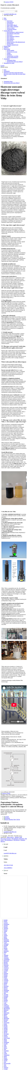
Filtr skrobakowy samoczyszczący (15, 32)
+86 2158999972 (8, 867)
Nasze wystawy (11, 28)
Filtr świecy (10, 35)
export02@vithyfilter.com (10, 831)
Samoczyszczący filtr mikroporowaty (16, 42)
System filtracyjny (8, 30)
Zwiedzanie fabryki (11, 29)
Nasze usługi (7, 49)
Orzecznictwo (10, 22)
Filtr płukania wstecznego (13, 33)
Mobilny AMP (18, 837)
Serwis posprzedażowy (12, 57)
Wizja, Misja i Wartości (12, 26)
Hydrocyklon (10, 43)
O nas (5, 19)
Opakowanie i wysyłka (12, 56)
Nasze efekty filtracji (12, 25)
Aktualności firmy (11, 60)
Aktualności (7, 59)
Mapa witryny (10, 837)
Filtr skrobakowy (9, 840)
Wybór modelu (10, 50)
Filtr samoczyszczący (6, 838)
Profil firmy (10, 21)
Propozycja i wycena (12, 51)
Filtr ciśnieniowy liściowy (13, 36)
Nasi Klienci (10, 23)
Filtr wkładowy (10, 39)
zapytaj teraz (4, 814)
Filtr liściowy (17, 840)
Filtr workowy (10, 37)
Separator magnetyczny (12, 44)
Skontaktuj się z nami (9, 63)
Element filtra (7, 46)
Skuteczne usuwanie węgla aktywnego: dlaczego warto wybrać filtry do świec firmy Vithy (14, 74)
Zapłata (8, 53)
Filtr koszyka (10, 40)
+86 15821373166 (8, 865)
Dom (5, 18)
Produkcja (9, 54)
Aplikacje (6, 47)
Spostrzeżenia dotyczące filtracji (15, 61)
